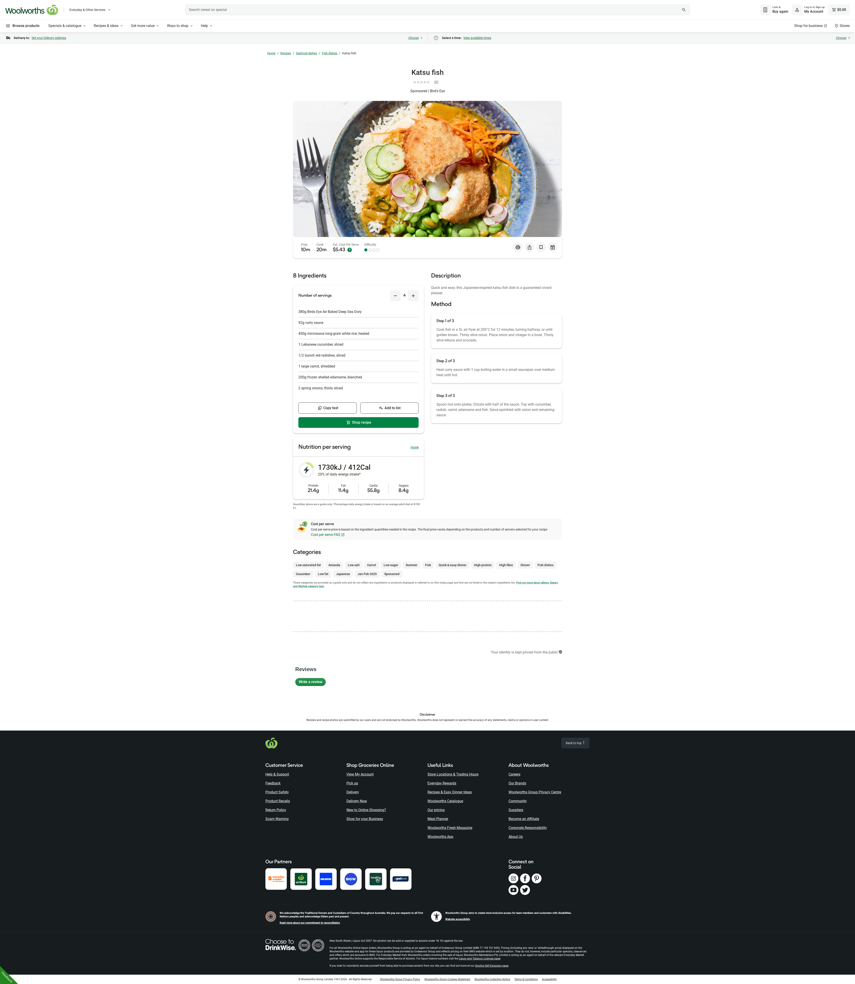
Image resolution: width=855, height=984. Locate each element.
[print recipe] (518, 247)
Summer (411, 565)
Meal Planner (438, 819)
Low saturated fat (308, 565)
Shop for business (808, 26)
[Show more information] (349, 250)
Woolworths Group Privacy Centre (535, 792)
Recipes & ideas (106, 26)
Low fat (323, 574)
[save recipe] (541, 247)
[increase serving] (413, 295)
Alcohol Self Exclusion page (491, 965)
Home (271, 53)
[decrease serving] (395, 295)
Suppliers (516, 810)
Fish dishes (329, 53)
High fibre (506, 565)
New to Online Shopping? (366, 810)
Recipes (285, 53)
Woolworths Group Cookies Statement (447, 979)
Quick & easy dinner (452, 565)
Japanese (343, 574)
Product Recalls (277, 801)
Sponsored (391, 574)
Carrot (371, 565)
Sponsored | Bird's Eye (427, 91)
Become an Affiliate (524, 819)
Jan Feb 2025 (367, 574)
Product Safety (277, 792)
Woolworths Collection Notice (492, 979)
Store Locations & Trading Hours (453, 774)
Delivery (352, 792)
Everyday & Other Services (87, 10)
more (415, 447)
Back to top (574, 743)
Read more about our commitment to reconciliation (310, 922)
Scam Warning (277, 819)
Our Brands (517, 783)
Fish (428, 565)
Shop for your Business (364, 819)
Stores (845, 26)
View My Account (360, 774)
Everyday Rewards (442, 783)
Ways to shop (177, 26)
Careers (514, 774)
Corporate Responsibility (528, 828)
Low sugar (391, 565)
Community (518, 801)
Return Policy (275, 810)
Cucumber (303, 574)
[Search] (684, 10)
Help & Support (277, 774)
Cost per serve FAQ (325, 535)
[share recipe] (529, 247)
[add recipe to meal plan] (553, 247)
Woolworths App (440, 837)
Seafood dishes (306, 53)
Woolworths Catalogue (445, 801)
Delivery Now (356, 801)
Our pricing (436, 810)
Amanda (334, 565)
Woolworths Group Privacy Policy (400, 979)
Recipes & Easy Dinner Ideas (450, 792)
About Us (516, 837)
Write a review (312, 683)
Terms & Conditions (526, 979)
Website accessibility (457, 919)
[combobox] (437, 9)
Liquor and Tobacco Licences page (479, 958)
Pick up (352, 783)
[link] (427, 82)
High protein (483, 565)
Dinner (525, 565)
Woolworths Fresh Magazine (450, 828)
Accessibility (549, 979)
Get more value (143, 26)
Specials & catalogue (64, 26)
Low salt (354, 565)
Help (204, 26)
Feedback (273, 783)
